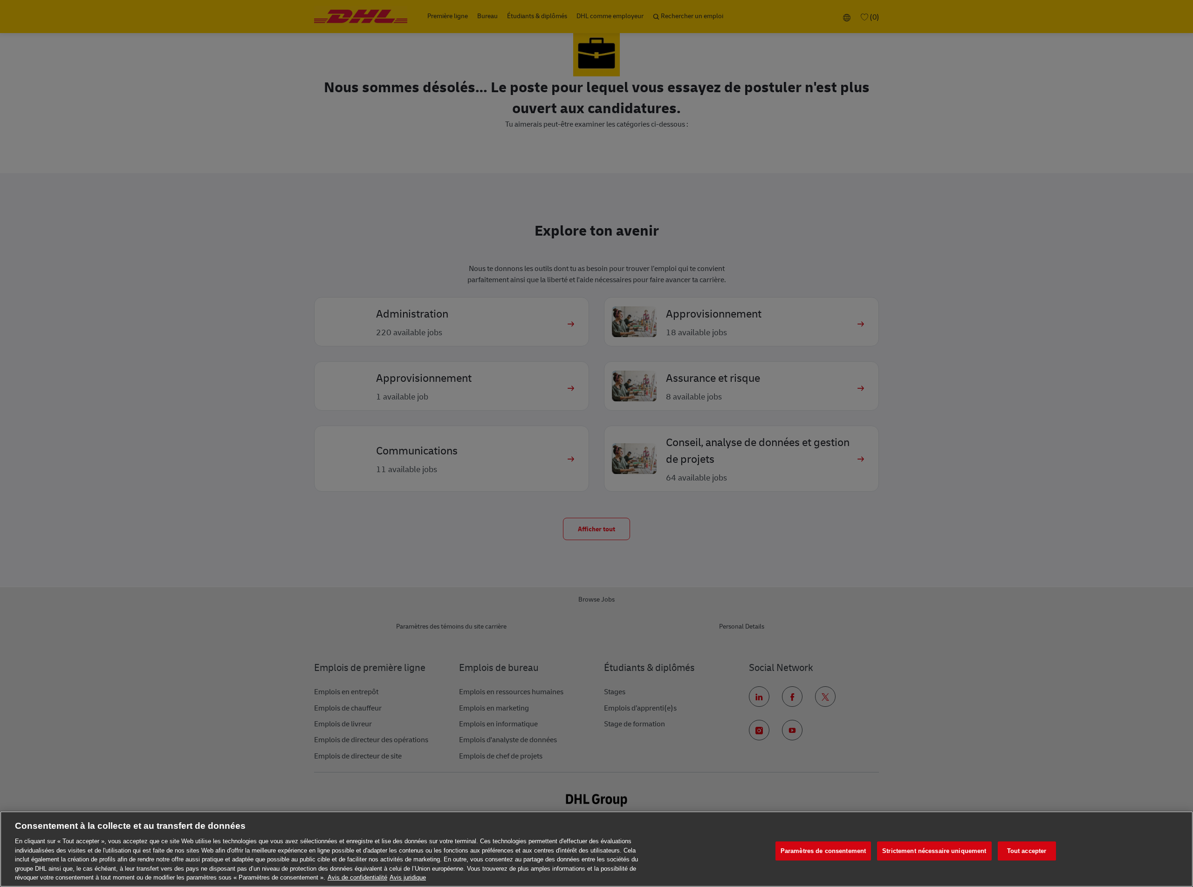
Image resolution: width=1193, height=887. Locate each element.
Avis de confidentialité (357, 877)
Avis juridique (408, 877)
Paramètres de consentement (823, 850)
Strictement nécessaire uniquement (934, 850)
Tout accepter (1027, 850)
